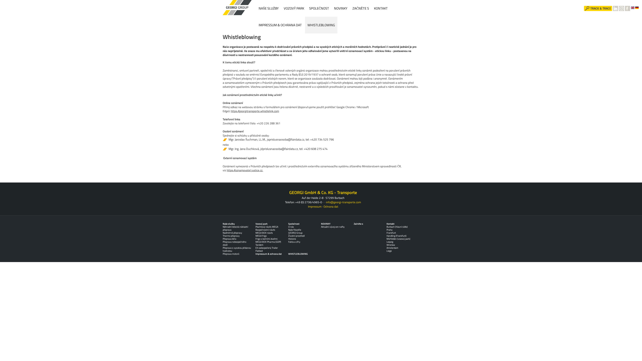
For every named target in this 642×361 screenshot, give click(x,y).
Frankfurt (391, 232)
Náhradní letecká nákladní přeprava (235, 228)
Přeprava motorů (231, 254)
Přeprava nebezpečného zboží (234, 243)
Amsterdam (392, 248)
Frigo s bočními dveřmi (266, 238)
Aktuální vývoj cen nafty (333, 226)
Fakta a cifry (294, 242)
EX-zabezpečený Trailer (266, 248)
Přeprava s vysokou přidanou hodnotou (237, 249)
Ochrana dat (331, 206)
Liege (389, 251)
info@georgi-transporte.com (343, 202)
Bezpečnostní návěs (265, 229)
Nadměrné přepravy (232, 232)
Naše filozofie (294, 229)
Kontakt (381, 8)
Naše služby (269, 8)
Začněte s (360, 8)
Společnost (319, 8)
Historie (292, 238)
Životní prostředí (296, 235)
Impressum (315, 206)
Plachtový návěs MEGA (266, 226)
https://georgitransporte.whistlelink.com (255, 111)
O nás (291, 226)
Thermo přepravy (231, 235)
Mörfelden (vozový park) (398, 238)
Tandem (259, 245)
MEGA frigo (261, 235)
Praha (389, 229)
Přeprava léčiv (229, 238)
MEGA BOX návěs (264, 232)
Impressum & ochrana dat (280, 25)
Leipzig (390, 242)
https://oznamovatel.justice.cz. (245, 170)
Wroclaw (391, 245)
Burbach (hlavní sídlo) (397, 226)
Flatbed (259, 251)
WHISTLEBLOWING (321, 25)
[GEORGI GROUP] (237, 7)
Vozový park (294, 8)
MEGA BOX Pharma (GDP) (268, 242)
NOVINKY (340, 8)
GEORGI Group (295, 232)
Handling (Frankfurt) (396, 235)
